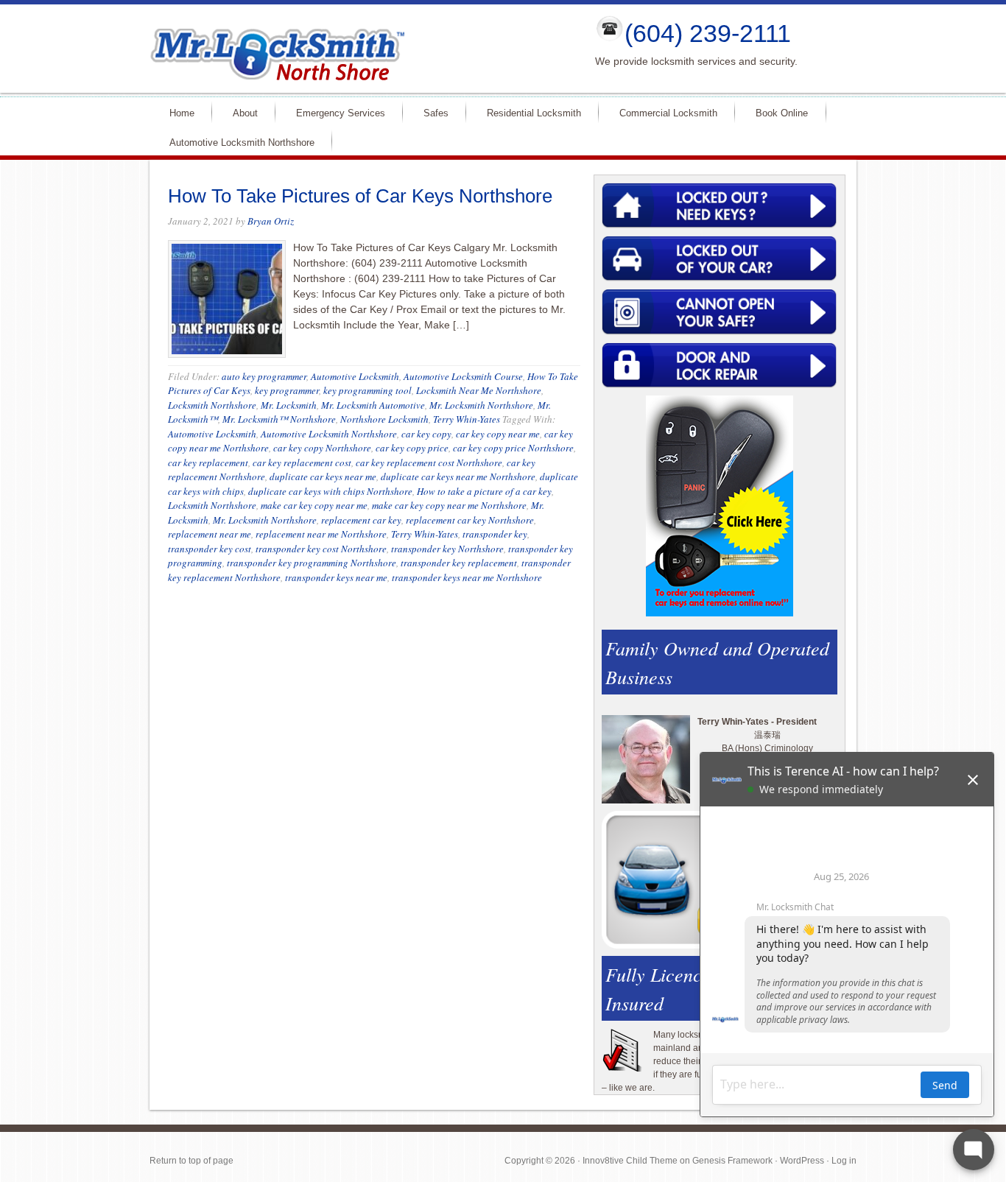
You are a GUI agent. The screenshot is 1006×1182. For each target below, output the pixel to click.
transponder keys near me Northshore (467, 577)
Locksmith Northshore (212, 405)
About (239, 112)
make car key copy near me (314, 505)
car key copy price (412, 447)
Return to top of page (191, 1160)
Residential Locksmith (527, 112)
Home (175, 112)
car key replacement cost (302, 462)
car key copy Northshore (322, 447)
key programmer (287, 390)
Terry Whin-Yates (466, 419)
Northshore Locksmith (384, 419)
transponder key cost (209, 548)
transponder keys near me (336, 577)
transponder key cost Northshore (321, 548)
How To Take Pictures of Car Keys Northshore (360, 196)
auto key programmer (264, 376)
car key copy (426, 433)
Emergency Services (334, 112)
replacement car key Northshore (470, 520)
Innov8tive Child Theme (630, 1160)
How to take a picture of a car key (484, 491)
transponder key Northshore (447, 548)
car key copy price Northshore (513, 447)
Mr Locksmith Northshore (360, 48)
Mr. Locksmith (289, 405)
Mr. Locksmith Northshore (481, 405)
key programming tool (367, 390)
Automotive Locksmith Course (463, 376)
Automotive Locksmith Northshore (235, 142)
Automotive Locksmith (355, 376)
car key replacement (208, 462)
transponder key (494, 534)
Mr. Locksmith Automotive (373, 405)
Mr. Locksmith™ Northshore (279, 419)
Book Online (782, 113)
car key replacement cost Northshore (429, 462)
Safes (430, 112)
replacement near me (209, 534)
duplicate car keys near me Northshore (458, 476)
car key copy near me (498, 433)
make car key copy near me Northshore (449, 505)
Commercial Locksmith (662, 112)
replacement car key (361, 520)
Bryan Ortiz (270, 221)
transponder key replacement (459, 562)
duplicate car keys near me (323, 476)
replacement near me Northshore (321, 534)
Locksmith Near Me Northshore (478, 390)
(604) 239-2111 (708, 33)
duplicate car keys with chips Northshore (330, 491)
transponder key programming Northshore (311, 562)
